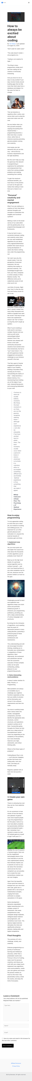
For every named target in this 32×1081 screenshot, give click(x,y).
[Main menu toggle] (29, 2)
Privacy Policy (16, 1066)
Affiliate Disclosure (16, 1063)
